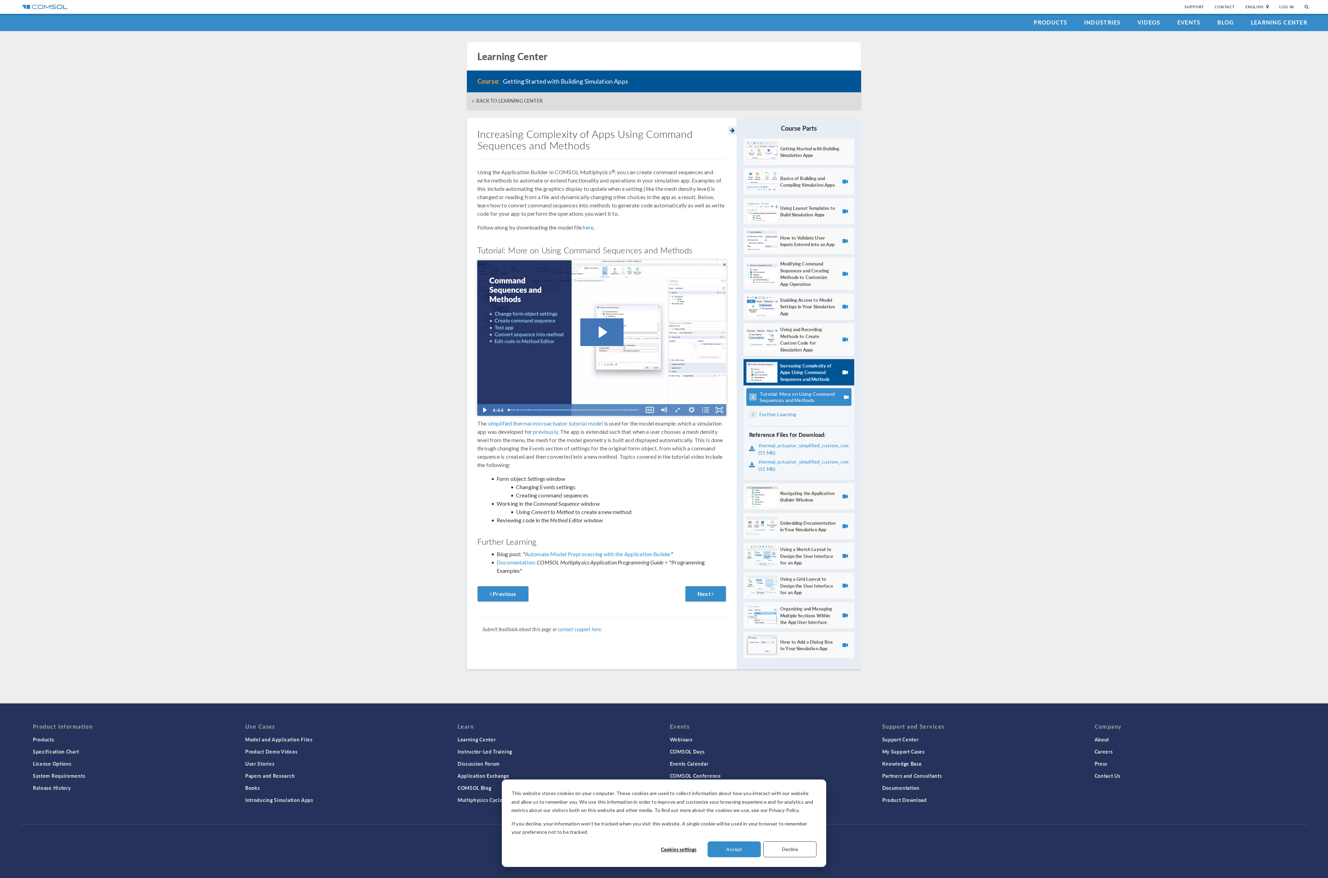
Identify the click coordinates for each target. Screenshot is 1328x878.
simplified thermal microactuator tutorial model (545, 423)
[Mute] (664, 410)
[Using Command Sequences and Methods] (529, 410)
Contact (1225, 6)
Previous (504, 593)
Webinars (681, 739)
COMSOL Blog (474, 787)
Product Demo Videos (271, 751)
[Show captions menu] (650, 410)
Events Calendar (689, 763)
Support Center (900, 739)
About (1102, 739)
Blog (1225, 22)
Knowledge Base (902, 763)
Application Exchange (483, 775)
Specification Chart (56, 751)
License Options (52, 763)
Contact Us (1107, 775)
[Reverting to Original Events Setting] (626, 410)
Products (1050, 22)
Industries (1102, 22)
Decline (790, 849)
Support (1194, 6)
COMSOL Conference (695, 775)
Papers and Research (270, 775)
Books (252, 787)
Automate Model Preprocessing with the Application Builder (598, 554)
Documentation (515, 562)
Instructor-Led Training (485, 751)
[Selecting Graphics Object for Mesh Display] (571, 410)
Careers (1104, 751)
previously (545, 431)
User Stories (259, 763)
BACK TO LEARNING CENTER (509, 100)
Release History (52, 787)
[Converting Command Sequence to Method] (598, 410)
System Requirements (59, 775)
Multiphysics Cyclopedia (487, 799)
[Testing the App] (590, 410)
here (588, 227)
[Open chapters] (705, 410)
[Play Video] (484, 410)
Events (1189, 22)
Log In (1286, 6)
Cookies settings (679, 849)
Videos (1149, 22)
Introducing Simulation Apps (279, 799)
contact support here (579, 629)
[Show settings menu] (692, 410)
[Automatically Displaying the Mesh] (518, 410)
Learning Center (1279, 22)
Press (1101, 763)
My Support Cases (903, 751)
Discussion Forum (479, 763)
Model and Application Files (279, 739)
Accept (734, 849)
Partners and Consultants (912, 775)
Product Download (904, 799)
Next (705, 593)
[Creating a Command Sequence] (541, 410)
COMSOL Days (687, 751)
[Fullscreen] (719, 410)
